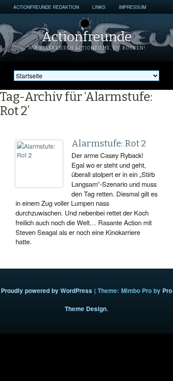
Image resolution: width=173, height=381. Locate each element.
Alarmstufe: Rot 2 (108, 143)
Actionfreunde (87, 37)
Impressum (132, 7)
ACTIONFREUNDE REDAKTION (46, 7)
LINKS (99, 7)
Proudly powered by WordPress (46, 290)
